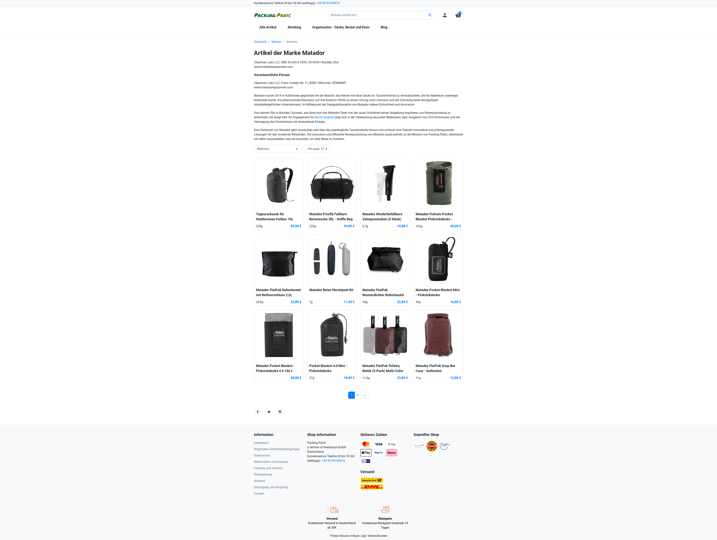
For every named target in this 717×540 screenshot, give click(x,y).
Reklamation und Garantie (271, 462)
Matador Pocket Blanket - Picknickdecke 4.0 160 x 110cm (275, 371)
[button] (458, 15)
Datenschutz (262, 455)
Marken (276, 42)
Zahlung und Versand (268, 468)
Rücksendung (263, 474)
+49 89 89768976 (328, 3)
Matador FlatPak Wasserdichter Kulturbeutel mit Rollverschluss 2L (383, 295)
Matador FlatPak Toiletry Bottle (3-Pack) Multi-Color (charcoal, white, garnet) (382, 371)
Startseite (260, 42)
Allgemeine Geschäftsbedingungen (277, 449)
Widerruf (259, 481)
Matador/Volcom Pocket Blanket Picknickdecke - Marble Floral (434, 219)
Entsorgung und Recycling (271, 487)
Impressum (261, 443)
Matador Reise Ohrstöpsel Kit (331, 290)
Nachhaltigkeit (323, 117)
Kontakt (259, 493)
